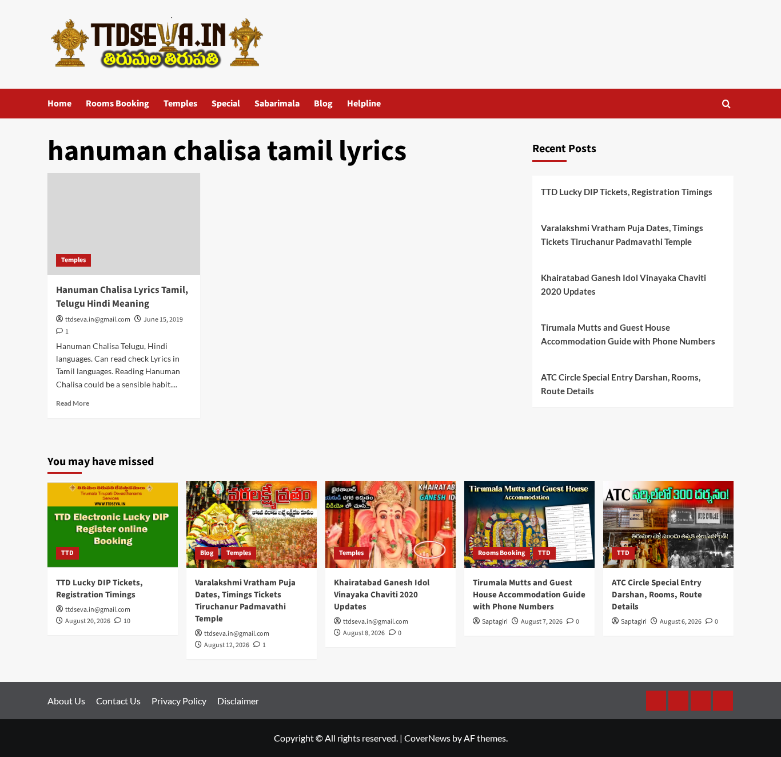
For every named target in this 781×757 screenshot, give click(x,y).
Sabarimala (277, 103)
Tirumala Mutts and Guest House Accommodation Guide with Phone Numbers (628, 334)
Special (226, 103)
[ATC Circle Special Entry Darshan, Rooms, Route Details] (668, 524)
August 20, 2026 (87, 621)
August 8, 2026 (364, 633)
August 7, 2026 (542, 622)
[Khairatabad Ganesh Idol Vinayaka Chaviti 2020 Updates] (390, 524)
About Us (66, 700)
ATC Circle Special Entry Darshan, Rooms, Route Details (620, 384)
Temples (180, 103)
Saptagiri (495, 622)
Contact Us (118, 700)
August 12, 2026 (226, 645)
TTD (67, 553)
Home (59, 103)
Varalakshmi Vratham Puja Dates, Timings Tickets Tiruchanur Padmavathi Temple (622, 235)
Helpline (364, 103)
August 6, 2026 (681, 622)
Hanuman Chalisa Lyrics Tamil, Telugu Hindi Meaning (122, 297)
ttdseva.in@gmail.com (97, 319)
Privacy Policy (179, 700)
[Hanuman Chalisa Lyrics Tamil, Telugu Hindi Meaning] (123, 224)
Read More (72, 403)
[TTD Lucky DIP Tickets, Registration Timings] (112, 524)
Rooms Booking (117, 103)
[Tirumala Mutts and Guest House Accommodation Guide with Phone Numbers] (529, 524)
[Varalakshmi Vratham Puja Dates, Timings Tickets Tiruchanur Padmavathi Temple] (251, 524)
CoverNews (427, 737)
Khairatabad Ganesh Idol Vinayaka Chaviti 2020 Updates (623, 284)
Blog (323, 103)
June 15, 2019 (163, 319)
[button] (726, 104)
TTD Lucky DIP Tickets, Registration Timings (626, 192)
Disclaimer (238, 700)
